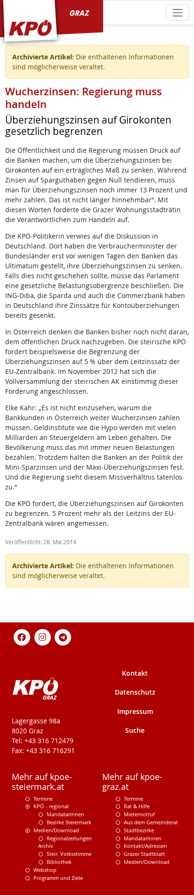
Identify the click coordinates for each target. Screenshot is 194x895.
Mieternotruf (139, 814)
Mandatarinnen (65, 814)
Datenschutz (135, 692)
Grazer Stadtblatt (144, 853)
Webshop (45, 869)
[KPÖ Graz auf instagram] (42, 636)
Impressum (135, 711)
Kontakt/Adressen (145, 845)
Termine (43, 798)
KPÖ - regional (51, 806)
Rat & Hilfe (137, 806)
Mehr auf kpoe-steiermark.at (42, 781)
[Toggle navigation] (177, 12)
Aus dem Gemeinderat (151, 822)
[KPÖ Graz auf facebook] (22, 636)
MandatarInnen (143, 838)
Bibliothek (59, 861)
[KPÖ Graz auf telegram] (63, 636)
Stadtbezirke (139, 830)
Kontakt (135, 673)
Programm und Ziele (58, 877)
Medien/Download (56, 830)
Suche (135, 730)
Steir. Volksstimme (69, 853)
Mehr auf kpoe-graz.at (132, 781)
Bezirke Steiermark (69, 822)
